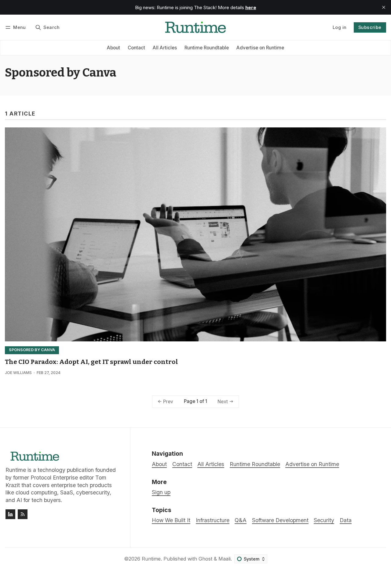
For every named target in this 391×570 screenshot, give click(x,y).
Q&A (241, 520)
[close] (384, 7)
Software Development (280, 520)
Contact (136, 48)
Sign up (161, 492)
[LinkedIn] (10, 514)
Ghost (205, 559)
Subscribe (370, 27)
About (113, 48)
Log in (339, 27)
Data (346, 520)
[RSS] (22, 514)
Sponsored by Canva (32, 349)
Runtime (151, 559)
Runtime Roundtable (207, 48)
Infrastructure (212, 520)
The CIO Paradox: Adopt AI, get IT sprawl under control (91, 362)
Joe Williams (18, 372)
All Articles (165, 48)
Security (324, 520)
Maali (224, 559)
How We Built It (171, 520)
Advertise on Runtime (260, 48)
